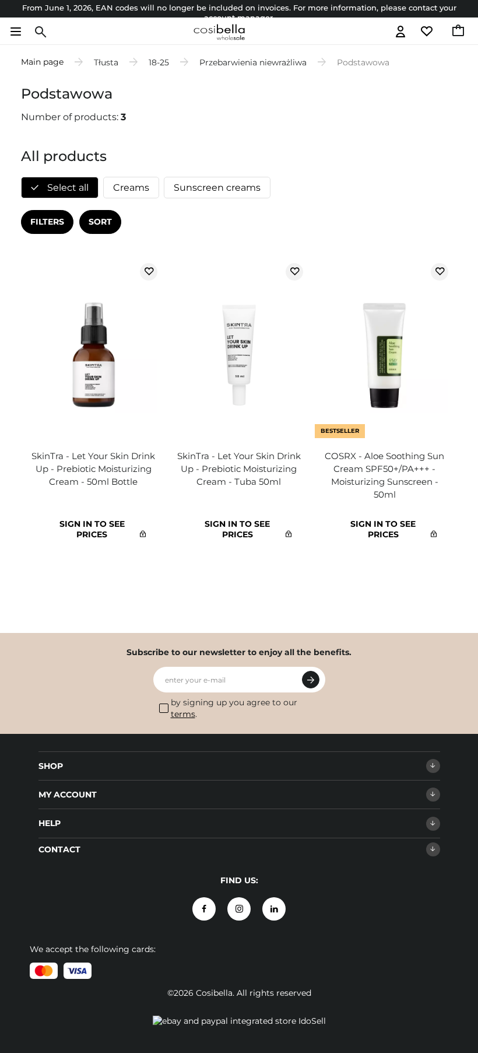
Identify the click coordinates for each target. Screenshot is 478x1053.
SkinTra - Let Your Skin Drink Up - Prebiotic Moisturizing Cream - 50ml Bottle (93, 468)
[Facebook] (204, 909)
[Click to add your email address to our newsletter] (310, 679)
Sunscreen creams (217, 187)
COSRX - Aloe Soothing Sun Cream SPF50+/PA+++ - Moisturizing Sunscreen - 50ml (384, 475)
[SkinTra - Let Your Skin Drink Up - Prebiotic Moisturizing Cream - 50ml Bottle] (94, 350)
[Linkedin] (274, 909)
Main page (42, 62)
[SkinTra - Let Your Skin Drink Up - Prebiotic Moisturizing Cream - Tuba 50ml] (239, 350)
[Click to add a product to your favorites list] (148, 272)
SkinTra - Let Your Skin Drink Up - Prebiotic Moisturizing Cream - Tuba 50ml (239, 468)
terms (183, 714)
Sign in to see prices (92, 529)
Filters (47, 221)
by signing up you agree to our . (234, 708)
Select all (67, 187)
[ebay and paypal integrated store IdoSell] (239, 1021)
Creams (131, 187)
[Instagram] (239, 909)
